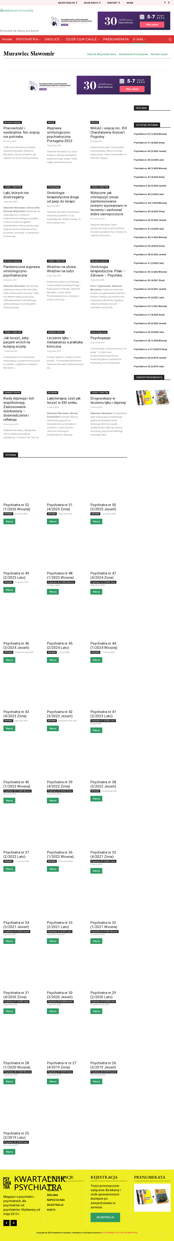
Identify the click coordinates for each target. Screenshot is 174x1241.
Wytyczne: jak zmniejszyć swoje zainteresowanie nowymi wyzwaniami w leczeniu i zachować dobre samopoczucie (108, 203)
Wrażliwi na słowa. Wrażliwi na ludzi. (61, 269)
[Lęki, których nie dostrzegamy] (21, 179)
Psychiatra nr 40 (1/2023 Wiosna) (16, 784)
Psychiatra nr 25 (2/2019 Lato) (16, 1135)
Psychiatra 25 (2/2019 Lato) (16, 1142)
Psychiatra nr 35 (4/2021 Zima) (103, 854)
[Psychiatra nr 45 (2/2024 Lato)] (65, 620)
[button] (170, 39)
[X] (169, 3)
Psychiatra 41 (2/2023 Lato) (103, 720)
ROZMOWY (52, 392)
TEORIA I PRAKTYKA (12, 187)
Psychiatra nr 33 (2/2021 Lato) (60, 925)
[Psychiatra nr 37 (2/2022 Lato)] (21, 828)
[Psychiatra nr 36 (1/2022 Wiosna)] (65, 828)
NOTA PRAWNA (107, 1233)
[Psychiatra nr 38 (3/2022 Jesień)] (108, 758)
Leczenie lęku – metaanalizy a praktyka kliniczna (65, 342)
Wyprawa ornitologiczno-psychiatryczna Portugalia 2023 (59, 134)
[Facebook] (165, 3)
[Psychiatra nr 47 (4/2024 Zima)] (108, 549)
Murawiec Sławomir (12, 122)
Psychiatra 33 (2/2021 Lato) (59, 931)
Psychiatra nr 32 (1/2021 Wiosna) (103, 925)
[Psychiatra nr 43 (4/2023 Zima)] (21, 688)
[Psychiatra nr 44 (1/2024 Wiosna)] (108, 620)
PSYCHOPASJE (53, 187)
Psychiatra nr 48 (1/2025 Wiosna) (60, 575)
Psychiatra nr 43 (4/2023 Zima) (16, 714)
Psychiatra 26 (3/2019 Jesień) (103, 1072)
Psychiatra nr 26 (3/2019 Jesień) (103, 1065)
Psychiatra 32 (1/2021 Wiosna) (104, 931)
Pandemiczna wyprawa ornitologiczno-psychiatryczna (21, 271)
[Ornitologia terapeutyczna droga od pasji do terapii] (65, 179)
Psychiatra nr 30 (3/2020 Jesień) (60, 995)
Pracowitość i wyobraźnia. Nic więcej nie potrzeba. (21, 132)
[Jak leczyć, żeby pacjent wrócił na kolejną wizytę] (21, 324)
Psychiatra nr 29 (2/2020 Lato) (103, 995)
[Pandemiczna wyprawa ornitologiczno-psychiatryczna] (21, 253)
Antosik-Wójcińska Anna (101, 54)
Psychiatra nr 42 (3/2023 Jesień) (60, 714)
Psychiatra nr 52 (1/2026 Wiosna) (16, 507)
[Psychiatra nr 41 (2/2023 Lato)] (108, 688)
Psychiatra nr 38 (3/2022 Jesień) (103, 784)
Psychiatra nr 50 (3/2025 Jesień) (103, 507)
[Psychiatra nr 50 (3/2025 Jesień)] (108, 481)
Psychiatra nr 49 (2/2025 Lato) (16, 575)
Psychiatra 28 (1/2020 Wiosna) (17, 1072)
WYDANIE (8, 514)
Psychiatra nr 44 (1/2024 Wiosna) (103, 645)
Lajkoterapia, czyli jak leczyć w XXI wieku (64, 400)
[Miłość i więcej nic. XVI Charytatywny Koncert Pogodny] (108, 115)
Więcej (9, 521)
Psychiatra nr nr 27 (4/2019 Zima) (61, 1065)
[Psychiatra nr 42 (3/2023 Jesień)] (65, 688)
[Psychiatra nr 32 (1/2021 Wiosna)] (108, 899)
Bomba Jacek (159, 54)
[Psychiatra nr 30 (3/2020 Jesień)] (65, 969)
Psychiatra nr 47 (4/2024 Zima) (103, 575)
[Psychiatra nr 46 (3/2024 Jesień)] (21, 620)
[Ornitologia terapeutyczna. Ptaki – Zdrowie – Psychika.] (108, 253)
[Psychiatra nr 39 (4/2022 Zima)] (65, 758)
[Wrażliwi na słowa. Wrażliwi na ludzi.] (65, 253)
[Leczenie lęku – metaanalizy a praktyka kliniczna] (65, 324)
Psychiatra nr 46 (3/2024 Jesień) (16, 645)
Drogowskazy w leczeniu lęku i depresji (108, 400)
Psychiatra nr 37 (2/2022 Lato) (16, 854)
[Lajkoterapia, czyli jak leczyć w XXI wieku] (65, 385)
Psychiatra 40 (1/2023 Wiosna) (17, 791)
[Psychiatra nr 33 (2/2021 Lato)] (65, 899)
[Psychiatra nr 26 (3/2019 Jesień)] (108, 1039)
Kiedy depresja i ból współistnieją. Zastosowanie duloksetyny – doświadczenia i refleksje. (18, 409)
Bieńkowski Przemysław (133, 54)
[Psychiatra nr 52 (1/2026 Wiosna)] (21, 481)
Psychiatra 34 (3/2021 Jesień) (16, 931)
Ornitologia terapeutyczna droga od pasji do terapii (63, 197)
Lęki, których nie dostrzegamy (16, 195)
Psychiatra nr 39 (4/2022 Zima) (60, 784)
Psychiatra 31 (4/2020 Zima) (16, 1001)
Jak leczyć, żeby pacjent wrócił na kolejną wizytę (16, 342)
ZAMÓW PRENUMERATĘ (149, 377)
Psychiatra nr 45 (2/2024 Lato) (60, 645)
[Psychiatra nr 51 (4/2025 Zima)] (65, 481)
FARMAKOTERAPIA (56, 332)
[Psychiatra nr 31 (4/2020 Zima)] (21, 969)
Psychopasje (100, 338)
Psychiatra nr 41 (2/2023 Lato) (103, 714)
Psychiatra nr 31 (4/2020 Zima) (16, 995)
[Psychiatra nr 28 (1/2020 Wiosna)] (21, 1039)
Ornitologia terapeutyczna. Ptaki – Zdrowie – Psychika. (108, 271)
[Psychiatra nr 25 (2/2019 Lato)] (21, 1109)
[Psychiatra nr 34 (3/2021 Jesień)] (21, 899)
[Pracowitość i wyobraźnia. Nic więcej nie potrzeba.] (21, 115)
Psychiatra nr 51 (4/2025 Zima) (60, 507)
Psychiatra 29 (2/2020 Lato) (103, 1001)
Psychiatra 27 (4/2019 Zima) (60, 1072)
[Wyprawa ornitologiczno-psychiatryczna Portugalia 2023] (65, 115)
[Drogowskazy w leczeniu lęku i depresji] (108, 385)
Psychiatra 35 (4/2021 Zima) (103, 861)
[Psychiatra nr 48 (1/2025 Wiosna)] (65, 549)
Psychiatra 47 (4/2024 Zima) (103, 582)
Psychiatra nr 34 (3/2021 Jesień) (16, 925)
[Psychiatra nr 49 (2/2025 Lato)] (21, 549)
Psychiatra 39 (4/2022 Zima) (60, 791)
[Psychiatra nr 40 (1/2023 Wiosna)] (21, 758)
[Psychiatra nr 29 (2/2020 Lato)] (108, 969)
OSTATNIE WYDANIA (147, 125)
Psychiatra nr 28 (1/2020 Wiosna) (16, 1065)
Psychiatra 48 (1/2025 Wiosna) (61, 582)
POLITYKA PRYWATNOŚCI (126, 1233)
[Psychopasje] (108, 324)
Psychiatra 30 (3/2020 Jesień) (60, 1001)
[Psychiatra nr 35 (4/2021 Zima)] (108, 828)
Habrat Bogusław (98, 332)
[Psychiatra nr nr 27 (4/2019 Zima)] (65, 1039)
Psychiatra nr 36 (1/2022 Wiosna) (60, 854)
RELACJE (51, 122)
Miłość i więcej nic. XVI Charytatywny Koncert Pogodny (108, 132)
